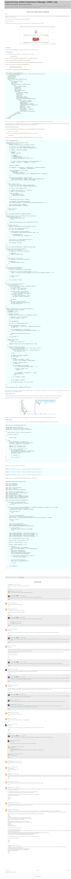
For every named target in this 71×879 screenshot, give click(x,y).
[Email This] (19, 577)
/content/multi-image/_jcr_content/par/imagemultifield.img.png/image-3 (25, 474)
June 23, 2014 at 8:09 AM (22, 694)
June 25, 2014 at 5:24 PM (19, 704)
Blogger (39, 876)
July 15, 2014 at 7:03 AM (16, 740)
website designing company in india (13, 769)
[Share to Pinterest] (23, 577)
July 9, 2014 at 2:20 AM (13, 718)
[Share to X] (21, 577)
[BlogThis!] (20, 577)
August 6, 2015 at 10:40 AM (15, 787)
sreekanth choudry (13, 595)
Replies (10, 589)
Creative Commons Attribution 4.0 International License (60, 6)
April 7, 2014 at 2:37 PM (21, 617)
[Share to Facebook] (22, 577)
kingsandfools (12, 704)
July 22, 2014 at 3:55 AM (20, 746)
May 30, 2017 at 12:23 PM (15, 809)
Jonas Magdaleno (13, 746)
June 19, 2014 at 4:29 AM (13, 669)
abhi (8, 669)
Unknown (11, 591)
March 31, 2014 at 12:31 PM (16, 584)
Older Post (68, 870)
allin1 (8, 724)
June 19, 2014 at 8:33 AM (15, 712)
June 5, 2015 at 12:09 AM (17, 591)
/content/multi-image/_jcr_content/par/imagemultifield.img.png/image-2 (25, 471)
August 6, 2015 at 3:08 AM (15, 781)
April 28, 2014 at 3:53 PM (22, 637)
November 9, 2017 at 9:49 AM (16, 845)
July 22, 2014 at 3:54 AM (17, 761)
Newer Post (7, 870)
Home (38, 870)
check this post (11, 21)
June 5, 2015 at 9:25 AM (21, 595)
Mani (8, 718)
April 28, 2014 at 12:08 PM (13, 629)
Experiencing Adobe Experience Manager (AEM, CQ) (31, 2)
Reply (9, 587)
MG (8, 629)
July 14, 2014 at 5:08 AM (13, 724)
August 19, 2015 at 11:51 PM (15, 802)
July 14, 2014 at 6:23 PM (21, 735)
